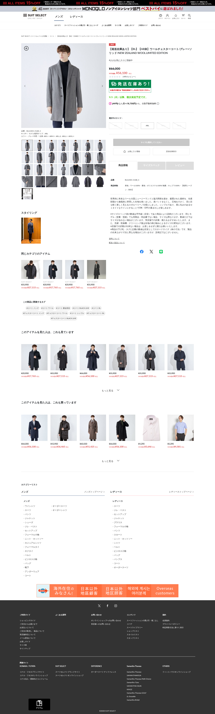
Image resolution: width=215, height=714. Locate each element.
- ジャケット (29, 518)
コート (52, 36)
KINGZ (129, 689)
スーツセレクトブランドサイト (67, 672)
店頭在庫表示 (171, 151)
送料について (114, 239)
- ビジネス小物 (30, 559)
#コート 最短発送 (63, 308)
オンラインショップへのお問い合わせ (106, 620)
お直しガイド (25, 641)
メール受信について (28, 638)
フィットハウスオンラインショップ (176, 672)
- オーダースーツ (59, 506)
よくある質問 (60, 615)
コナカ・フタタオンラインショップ (34, 675)
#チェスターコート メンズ (33, 313)
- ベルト (27, 555)
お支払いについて (27, 627)
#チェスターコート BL (95, 313)
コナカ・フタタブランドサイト (32, 672)
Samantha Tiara (133, 682)
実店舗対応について (28, 634)
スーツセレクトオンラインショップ (69, 675)
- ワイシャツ (29, 506)
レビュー (180, 165)
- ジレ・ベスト (30, 527)
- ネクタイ (28, 551)
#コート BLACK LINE (81, 308)
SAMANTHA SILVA (134, 686)
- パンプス (117, 559)
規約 (164, 615)
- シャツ (116, 543)
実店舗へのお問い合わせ (100, 624)
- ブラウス (117, 523)
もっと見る (107, 390)
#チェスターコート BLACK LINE (63, 318)
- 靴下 (26, 567)
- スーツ (27, 510)
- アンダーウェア (31, 572)
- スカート (117, 535)
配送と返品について (117, 243)
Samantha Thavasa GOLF (136, 693)
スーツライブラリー (135, 627)
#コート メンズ (33, 308)
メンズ (59, 16)
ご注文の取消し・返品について (32, 631)
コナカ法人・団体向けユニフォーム (34, 679)
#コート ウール (47, 308)
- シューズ (28, 523)
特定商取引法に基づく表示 (173, 627)
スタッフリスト (133, 638)
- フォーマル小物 (31, 535)
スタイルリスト (133, 634)
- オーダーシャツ (59, 510)
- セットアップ (30, 531)
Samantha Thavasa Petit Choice (139, 679)
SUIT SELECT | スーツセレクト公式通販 (34, 36)
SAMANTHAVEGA (134, 675)
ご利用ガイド (25, 615)
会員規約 (166, 620)
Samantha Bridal (133, 700)
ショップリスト (133, 631)
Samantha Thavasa (134, 672)
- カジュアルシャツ (32, 543)
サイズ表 (23, 645)
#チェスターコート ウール (57, 313)
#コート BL (96, 308)
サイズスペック (151, 165)
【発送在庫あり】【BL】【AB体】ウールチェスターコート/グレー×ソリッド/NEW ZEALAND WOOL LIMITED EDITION (96, 36)
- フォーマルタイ (31, 547)
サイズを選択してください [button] (151, 142)
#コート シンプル (77, 313)
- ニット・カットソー (33, 539)
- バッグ (27, 563)
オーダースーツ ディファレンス (103, 672)
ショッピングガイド (28, 620)
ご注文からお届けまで (28, 624)
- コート (27, 576)
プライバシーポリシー (171, 624)
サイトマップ (25, 648)
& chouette (131, 696)
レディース (76, 16)
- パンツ (27, 514)
